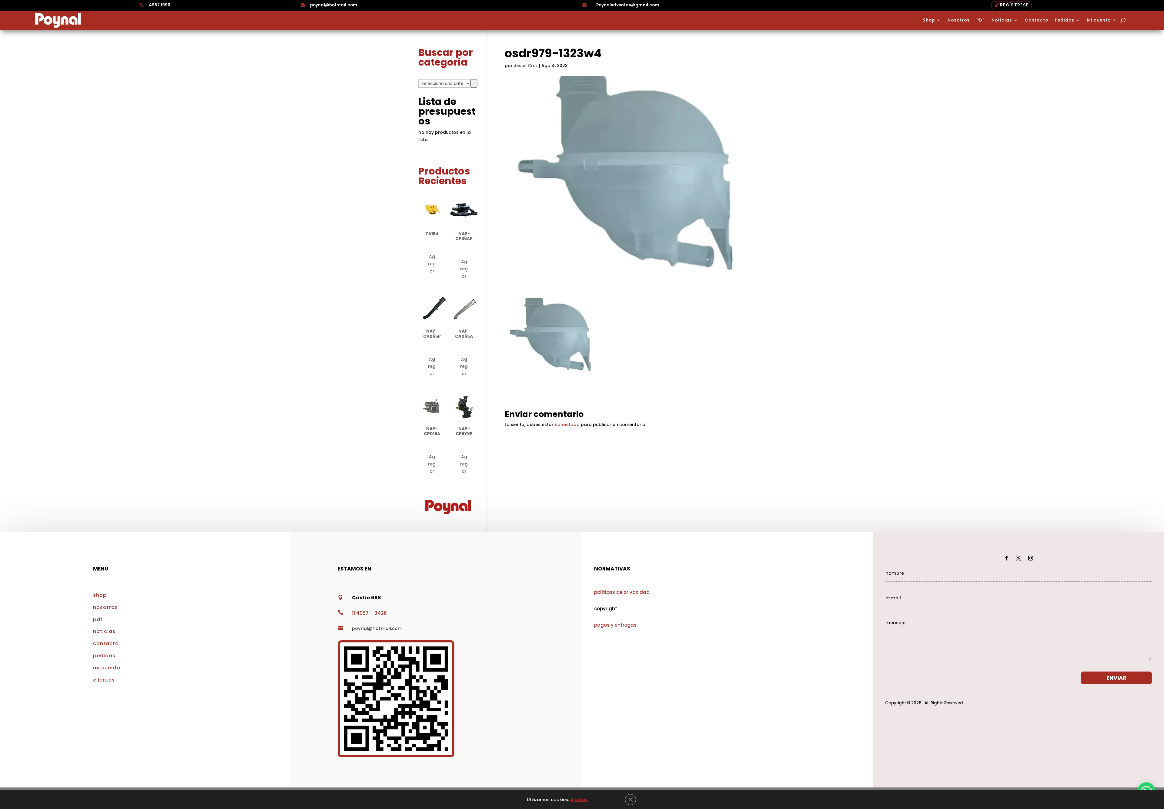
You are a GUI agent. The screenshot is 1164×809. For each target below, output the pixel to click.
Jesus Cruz (526, 66)
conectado (567, 424)
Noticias (1002, 20)
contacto (106, 643)
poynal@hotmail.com (333, 5)
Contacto (1036, 20)
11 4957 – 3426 (369, 613)
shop (100, 595)
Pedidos (1064, 20)
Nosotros (959, 20)
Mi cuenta (1099, 20)
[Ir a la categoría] (473, 83)
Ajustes (578, 799)
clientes (104, 679)
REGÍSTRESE (1014, 5)
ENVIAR (1116, 678)
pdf (97, 619)
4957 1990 (159, 5)
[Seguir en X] (1018, 558)
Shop (929, 20)
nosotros (105, 607)
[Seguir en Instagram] (1030, 558)
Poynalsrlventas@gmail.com (627, 5)
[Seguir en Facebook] (1006, 558)
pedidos (104, 655)
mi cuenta (107, 667)
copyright (605, 608)
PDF (980, 20)
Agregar (432, 263)
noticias (104, 631)
